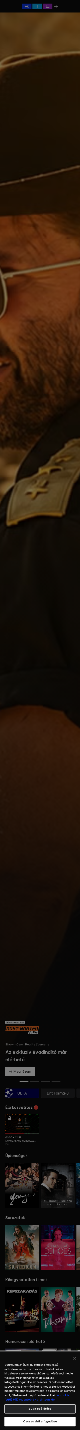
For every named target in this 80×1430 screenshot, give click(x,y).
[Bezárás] (75, 1358)
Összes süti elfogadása (40, 1421)
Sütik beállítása (39, 1408)
